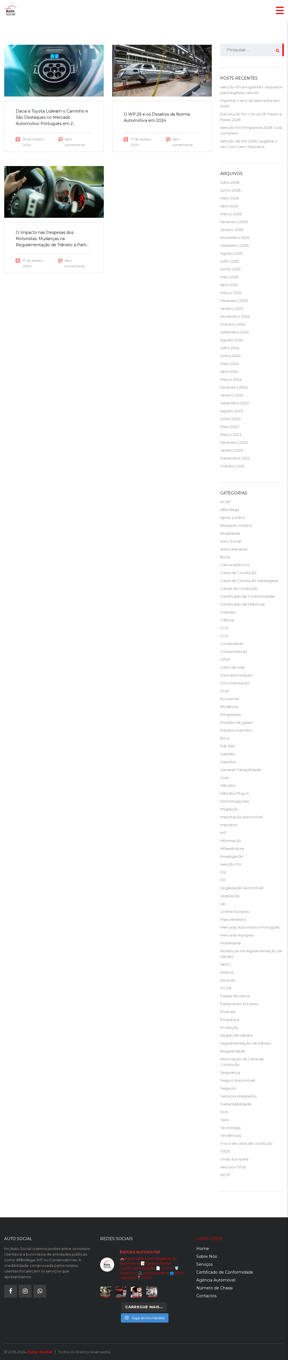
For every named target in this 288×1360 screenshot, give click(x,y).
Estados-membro (236, 730)
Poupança (229, 1019)
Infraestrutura (232, 848)
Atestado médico (236, 525)
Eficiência (229, 706)
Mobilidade (230, 943)
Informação (230, 840)
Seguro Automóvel (237, 1080)
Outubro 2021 (232, 466)
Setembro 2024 (234, 332)
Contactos (206, 1295)
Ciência (227, 620)
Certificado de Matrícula (242, 604)
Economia (229, 698)
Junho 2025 (230, 269)
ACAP (225, 501)
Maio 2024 (229, 363)
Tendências (230, 1135)
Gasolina (228, 761)
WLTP (225, 1175)
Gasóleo (227, 754)
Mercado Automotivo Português (250, 927)
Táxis (224, 1119)
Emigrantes (230, 714)
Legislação (230, 895)
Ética (224, 738)
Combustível (231, 643)
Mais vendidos (233, 919)
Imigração (229, 809)
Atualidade (230, 533)
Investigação (232, 856)
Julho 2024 (229, 348)
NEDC (225, 964)
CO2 (224, 628)
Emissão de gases (236, 722)
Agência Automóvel (215, 1280)
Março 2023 (231, 434)
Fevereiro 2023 (234, 442)
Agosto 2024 (231, 340)
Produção (229, 1027)
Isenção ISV (230, 864)
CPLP (225, 659)
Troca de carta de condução (246, 1143)
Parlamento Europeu (239, 1003)
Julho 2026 (229, 182)
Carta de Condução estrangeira (249, 580)
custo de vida (232, 667)
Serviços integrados (238, 1096)
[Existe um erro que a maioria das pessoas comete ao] (136, 1292)
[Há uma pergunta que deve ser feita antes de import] (121, 1292)
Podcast (227, 1011)
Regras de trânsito (236, 1035)
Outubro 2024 (233, 324)
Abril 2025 (229, 285)
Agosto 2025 (231, 253)
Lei (223, 903)
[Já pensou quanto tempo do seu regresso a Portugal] (105, 1292)
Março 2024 (231, 379)
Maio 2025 (229, 277)
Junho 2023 (230, 418)
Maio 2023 (229, 426)
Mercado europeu (237, 935)
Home (202, 1248)
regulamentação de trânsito (245, 1043)
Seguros (228, 1088)
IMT (223, 832)
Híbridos (227, 785)
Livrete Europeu (234, 911)
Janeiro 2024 (231, 395)
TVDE (225, 1151)
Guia (224, 777)
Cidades (227, 612)
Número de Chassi (214, 1287)
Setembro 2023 (234, 403)
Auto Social (230, 541)
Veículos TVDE (233, 1167)
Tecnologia (230, 1127)
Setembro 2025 (234, 245)
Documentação (234, 683)
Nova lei (227, 980)
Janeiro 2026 (231, 229)
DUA (224, 691)
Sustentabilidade (235, 1104)
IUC (223, 880)
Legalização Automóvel (242, 888)
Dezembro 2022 (235, 458)
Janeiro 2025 (231, 308)
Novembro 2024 (235, 316)
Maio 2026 (229, 198)
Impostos (228, 825)
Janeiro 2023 (231, 450)
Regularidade (232, 1051)
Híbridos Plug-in (234, 793)
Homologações (234, 801)
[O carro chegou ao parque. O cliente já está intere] (151, 1292)
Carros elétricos (234, 565)
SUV (224, 1112)
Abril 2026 (229, 206)
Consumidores (233, 651)
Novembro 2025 (234, 237)
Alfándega (229, 509)
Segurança (230, 1072)
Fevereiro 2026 (234, 221)
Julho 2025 (229, 261)
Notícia (226, 972)
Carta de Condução (238, 572)
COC (224, 635)
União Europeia (234, 1159)
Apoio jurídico (233, 517)
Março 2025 (230, 292)
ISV (223, 872)
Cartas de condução (239, 588)
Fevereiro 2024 (234, 387)
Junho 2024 (230, 355)
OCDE (226, 988)
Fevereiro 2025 (234, 300)
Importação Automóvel (241, 817)
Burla (225, 557)
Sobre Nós (206, 1256)
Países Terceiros (234, 996)
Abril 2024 (229, 371)
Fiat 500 (227, 746)
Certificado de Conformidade (247, 596)
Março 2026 (231, 214)
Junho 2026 (230, 190)
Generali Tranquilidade (240, 769)
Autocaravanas (233, 549)
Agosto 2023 (231, 411)
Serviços (204, 1264)
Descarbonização (236, 675)
